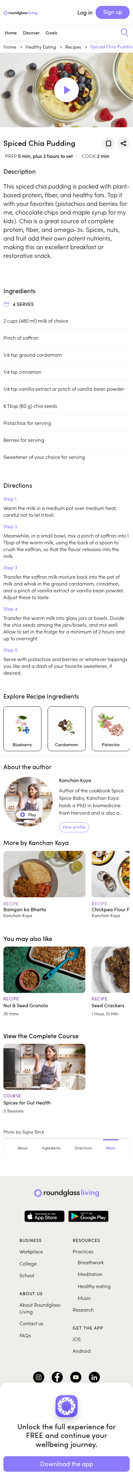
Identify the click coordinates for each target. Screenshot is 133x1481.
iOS (77, 1338)
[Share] (123, 143)
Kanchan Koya (75, 780)
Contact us (31, 1323)
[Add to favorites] (108, 143)
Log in (84, 12)
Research (83, 1309)
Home (11, 33)
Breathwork (91, 1262)
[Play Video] (66, 89)
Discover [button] (31, 33)
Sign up (112, 11)
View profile (74, 827)
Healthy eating (94, 1286)
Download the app (66, 1463)
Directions (83, 1147)
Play (28, 814)
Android (82, 1350)
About (23, 1147)
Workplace (31, 1251)
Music (84, 1297)
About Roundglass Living (39, 1308)
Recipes (73, 46)
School (26, 1275)
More (110, 1147)
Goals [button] (51, 33)
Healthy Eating (41, 46)
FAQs (25, 1335)
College (28, 1263)
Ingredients (51, 1147)
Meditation (90, 1273)
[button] (122, 33)
